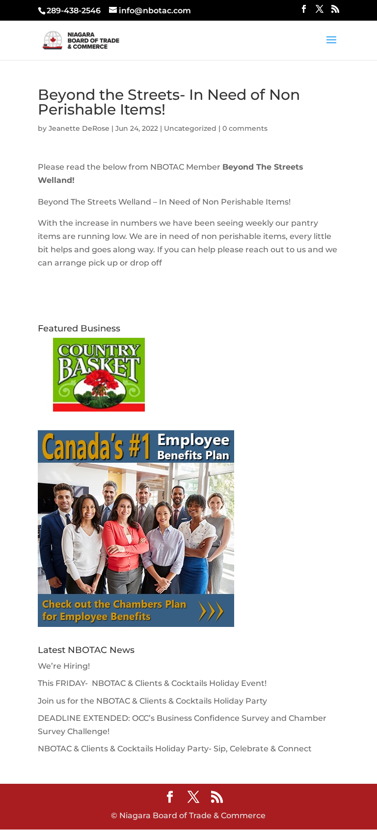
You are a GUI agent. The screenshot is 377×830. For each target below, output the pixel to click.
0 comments (245, 128)
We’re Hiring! (64, 666)
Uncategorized (190, 128)
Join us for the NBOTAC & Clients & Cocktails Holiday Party (152, 701)
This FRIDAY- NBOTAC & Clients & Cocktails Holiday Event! (152, 683)
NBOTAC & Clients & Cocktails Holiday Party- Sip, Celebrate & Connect (175, 748)
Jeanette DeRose (79, 128)
